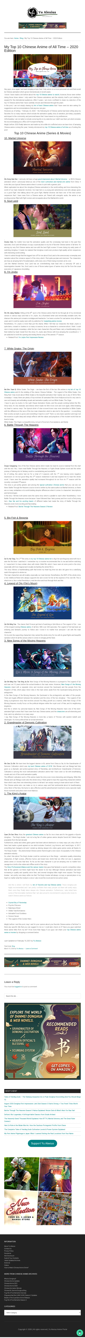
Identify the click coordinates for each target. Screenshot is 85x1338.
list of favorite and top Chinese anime (47, 885)
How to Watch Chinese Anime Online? (16, 1267)
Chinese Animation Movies (13, 1288)
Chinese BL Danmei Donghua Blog (15, 1290)
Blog (13, 946)
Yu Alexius (37, 941)
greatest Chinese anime (34, 835)
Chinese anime (26, 627)
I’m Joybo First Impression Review (31, 337)
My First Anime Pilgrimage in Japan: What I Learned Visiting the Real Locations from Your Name (38, 1134)
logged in (18, 987)
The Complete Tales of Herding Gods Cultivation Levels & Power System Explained (34, 1129)
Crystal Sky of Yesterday (17, 903)
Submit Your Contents (11, 1258)
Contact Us (8, 1248)
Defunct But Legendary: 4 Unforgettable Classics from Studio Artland (29, 1115)
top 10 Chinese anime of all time (57, 127)
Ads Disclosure (9, 1256)
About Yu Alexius (9, 1246)
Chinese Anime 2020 (11, 1286)
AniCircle (7, 1263)
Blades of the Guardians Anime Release (17, 1298)
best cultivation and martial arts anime (55, 182)
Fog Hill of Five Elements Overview (15, 1293)
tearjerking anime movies (53, 321)
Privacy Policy (8, 1251)
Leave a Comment (32, 948)
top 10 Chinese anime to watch (47, 95)
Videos (6, 1265)
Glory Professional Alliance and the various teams (25, 867)
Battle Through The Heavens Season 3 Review (36, 507)
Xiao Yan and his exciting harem (21, 501)
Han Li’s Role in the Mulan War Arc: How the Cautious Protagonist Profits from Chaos (35, 1125)
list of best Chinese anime (44, 105)
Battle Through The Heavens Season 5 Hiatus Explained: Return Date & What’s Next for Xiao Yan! (39, 1110)
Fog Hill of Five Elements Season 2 (15, 1300)
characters (61, 712)
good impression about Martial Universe (52, 179)
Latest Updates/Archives (12, 1260)
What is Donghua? (10, 1279)
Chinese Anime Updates (12, 1281)
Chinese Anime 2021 (11, 1283)
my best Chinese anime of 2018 (40, 766)
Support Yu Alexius (42, 1143)
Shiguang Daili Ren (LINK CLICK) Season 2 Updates (20, 1295)
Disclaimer (7, 1253)
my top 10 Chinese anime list (41, 559)
